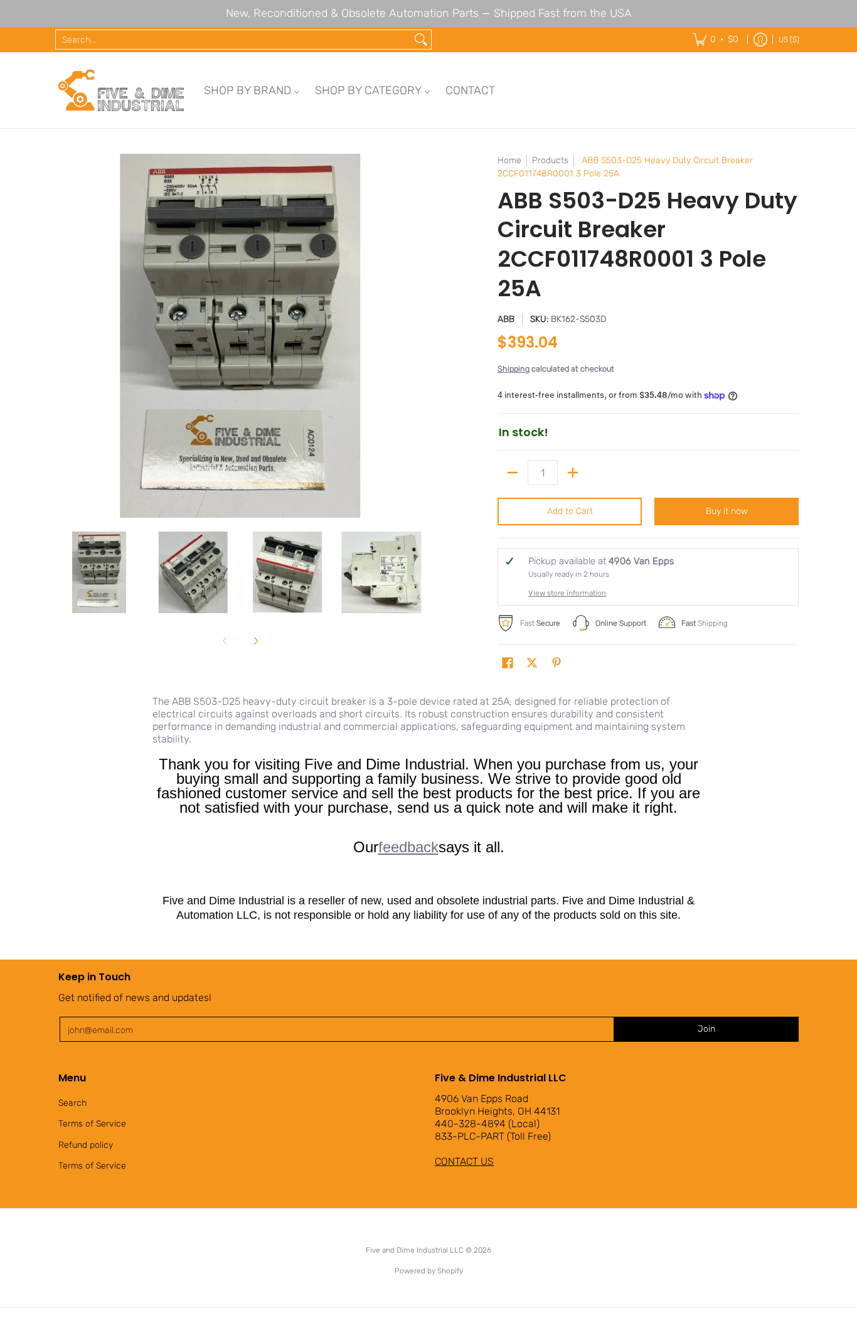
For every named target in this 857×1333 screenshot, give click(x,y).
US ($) (789, 39)
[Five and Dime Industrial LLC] (121, 90)
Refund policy (85, 1145)
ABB (506, 319)
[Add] (573, 473)
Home (509, 160)
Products (550, 160)
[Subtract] (513, 473)
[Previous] (67, 336)
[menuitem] (251, 90)
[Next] (413, 336)
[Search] (421, 39)
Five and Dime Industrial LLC (415, 1250)
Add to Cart (570, 511)
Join (706, 1029)
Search (72, 1103)
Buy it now (727, 511)
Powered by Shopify (429, 1270)
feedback (408, 846)
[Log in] (760, 39)
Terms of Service (92, 1123)
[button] (507, 663)
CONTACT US (464, 1161)
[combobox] (233, 39)
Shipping (514, 368)
